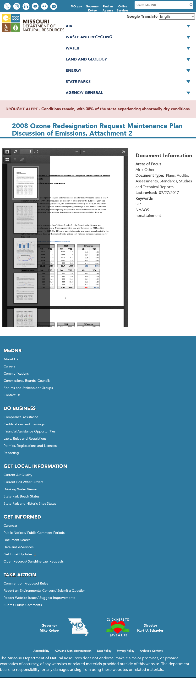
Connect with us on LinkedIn (26, 7)
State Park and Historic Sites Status (30, 503)
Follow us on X (8, 7)
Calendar (10, 525)
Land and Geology (86, 59)
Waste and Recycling (89, 37)
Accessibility (41, 650)
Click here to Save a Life (117, 627)
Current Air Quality (18, 475)
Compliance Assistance (21, 417)
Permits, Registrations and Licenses (30, 445)
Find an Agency (108, 8)
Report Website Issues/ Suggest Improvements (39, 598)
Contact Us (12, 395)
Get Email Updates (18, 554)
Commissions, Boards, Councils (27, 380)
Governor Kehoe (92, 8)
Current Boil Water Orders (23, 482)
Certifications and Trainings (24, 424)
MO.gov (76, 6)
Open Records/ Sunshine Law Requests (34, 561)
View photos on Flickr (45, 7)
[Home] (33, 32)
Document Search (17, 540)
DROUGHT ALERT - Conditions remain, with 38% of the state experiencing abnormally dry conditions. (98, 109)
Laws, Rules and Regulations (25, 438)
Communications (16, 373)
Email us (54, 7)
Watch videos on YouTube (36, 7)
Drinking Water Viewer (21, 489)
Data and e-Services (18, 547)
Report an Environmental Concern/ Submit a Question (45, 590)
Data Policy (104, 650)
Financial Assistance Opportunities (29, 431)
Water (72, 48)
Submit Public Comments (23, 605)
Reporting (11, 453)
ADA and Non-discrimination (73, 650)
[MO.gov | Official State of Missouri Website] (78, 627)
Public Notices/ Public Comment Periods (34, 532)
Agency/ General (84, 92)
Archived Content (151, 650)
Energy (73, 70)
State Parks (78, 81)
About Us (11, 359)
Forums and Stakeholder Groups (28, 388)
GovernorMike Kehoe (49, 628)
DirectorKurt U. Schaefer (150, 628)
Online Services (122, 8)
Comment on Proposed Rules (26, 583)
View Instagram (17, 7)
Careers (9, 366)
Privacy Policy (125, 650)
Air (69, 26)
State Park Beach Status (21, 496)
